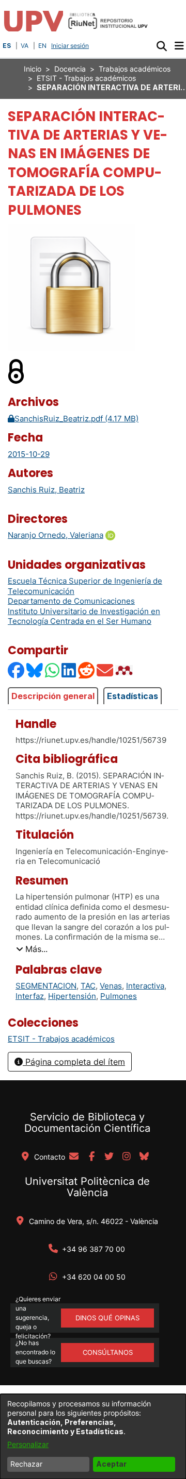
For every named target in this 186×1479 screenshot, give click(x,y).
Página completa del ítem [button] (74, 1062)
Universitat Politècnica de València (87, 1187)
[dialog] (93, 1436)
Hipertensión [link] (72, 996)
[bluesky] (144, 1157)
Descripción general (53, 696)
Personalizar (28, 1444)
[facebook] (91, 1157)
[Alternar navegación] (179, 46)
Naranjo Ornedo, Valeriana (55, 535)
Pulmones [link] (118, 996)
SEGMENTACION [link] (46, 986)
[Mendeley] (125, 670)
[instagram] (126, 1157)
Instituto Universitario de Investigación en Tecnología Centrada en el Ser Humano (84, 616)
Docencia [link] (70, 68)
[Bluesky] (35, 670)
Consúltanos (108, 1352)
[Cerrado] (16, 371)
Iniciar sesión (71, 45)
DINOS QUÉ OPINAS (107, 1318)
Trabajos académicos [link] (135, 68)
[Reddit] (87, 670)
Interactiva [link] (145, 986)
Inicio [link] (32, 68)
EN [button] (42, 45)
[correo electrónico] (74, 1157)
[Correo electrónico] (105, 670)
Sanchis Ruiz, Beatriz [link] (46, 490)
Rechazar (26, 1463)
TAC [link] (88, 986)
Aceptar (111, 1463)
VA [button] (24, 45)
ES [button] (7, 45)
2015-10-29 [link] (29, 454)
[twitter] (109, 1157)
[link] (61, 1039)
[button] (161, 46)
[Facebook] (16, 670)
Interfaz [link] (30, 996)
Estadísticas (132, 696)
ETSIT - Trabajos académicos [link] (86, 78)
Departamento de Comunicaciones (71, 601)
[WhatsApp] (52, 670)
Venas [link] (111, 986)
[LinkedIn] (69, 670)
